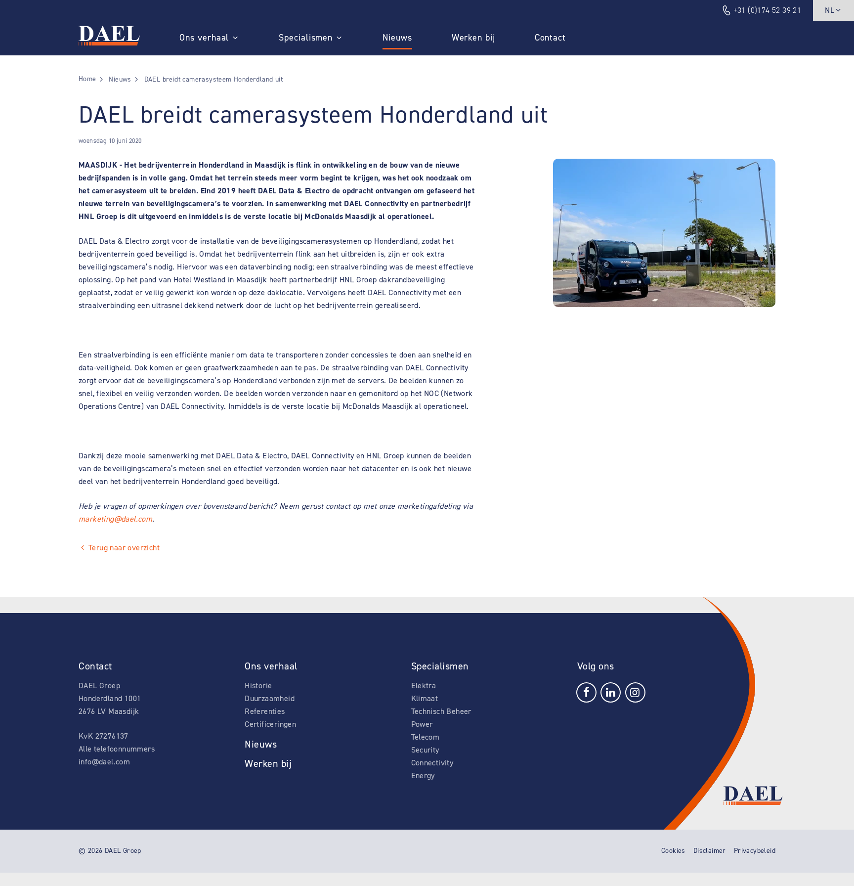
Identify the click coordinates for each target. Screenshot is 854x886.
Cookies (673, 850)
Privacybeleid (754, 850)
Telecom (425, 737)
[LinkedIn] (610, 692)
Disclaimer (709, 850)
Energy (423, 775)
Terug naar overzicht (124, 547)
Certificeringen (270, 724)
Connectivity (432, 762)
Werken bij (473, 38)
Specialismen (306, 38)
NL (829, 10)
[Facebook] (586, 692)
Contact (550, 38)
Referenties (265, 711)
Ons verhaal (204, 38)
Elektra (423, 685)
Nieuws (397, 38)
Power (422, 724)
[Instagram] (635, 692)
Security (425, 750)
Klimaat (424, 698)
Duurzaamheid (270, 698)
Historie (258, 685)
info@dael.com (104, 761)
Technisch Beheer (441, 711)
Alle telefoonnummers (117, 749)
